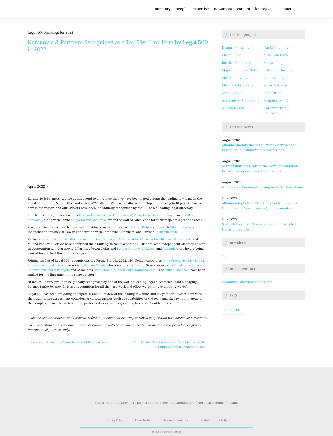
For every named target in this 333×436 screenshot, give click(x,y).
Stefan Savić (103, 270)
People (181, 8)
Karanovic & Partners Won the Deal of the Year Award (70, 342)
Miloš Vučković (163, 215)
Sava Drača (195, 260)
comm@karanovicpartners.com (247, 282)
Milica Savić (182, 239)
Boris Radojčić (59, 270)
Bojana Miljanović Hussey (136, 248)
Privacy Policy (114, 420)
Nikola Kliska (184, 265)
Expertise (201, 8)
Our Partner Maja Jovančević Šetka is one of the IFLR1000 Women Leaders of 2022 (170, 344)
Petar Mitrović (161, 239)
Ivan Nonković (106, 239)
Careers (243, 8)
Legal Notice (143, 420)
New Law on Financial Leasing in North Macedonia (262, 187)
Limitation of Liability (213, 420)
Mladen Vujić (123, 270)
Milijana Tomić (94, 265)
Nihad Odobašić (177, 270)
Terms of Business (176, 420)
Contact (285, 8)
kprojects (264, 8)
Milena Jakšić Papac (134, 239)
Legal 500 (232, 310)
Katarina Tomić (146, 270)
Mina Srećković (174, 260)
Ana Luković (172, 248)
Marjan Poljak (141, 227)
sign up (228, 256)
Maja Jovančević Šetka (89, 220)
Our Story (162, 8)
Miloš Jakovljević (82, 239)
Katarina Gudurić (54, 239)
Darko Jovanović (120, 215)
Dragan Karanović (92, 215)
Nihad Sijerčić (180, 227)
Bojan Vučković (166, 232)
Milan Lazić (142, 215)
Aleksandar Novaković (44, 265)
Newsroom (223, 8)
